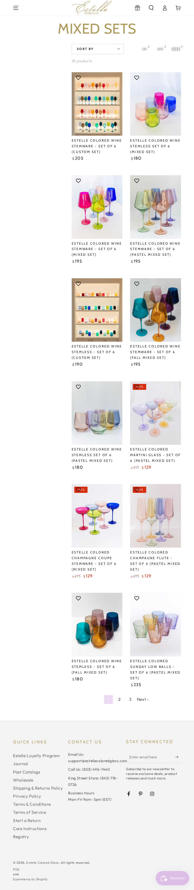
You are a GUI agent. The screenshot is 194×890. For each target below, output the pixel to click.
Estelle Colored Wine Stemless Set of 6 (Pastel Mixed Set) (97, 455)
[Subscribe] (178, 757)
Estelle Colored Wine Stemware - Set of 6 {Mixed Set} (97, 249)
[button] (151, 7)
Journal (20, 763)
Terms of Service (29, 812)
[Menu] (16, 7)
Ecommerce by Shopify (30, 879)
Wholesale (23, 780)
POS (16, 869)
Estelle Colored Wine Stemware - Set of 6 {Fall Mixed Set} (155, 352)
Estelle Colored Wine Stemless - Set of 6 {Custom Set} (97, 352)
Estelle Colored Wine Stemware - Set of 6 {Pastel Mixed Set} (155, 249)
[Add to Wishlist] (79, 78)
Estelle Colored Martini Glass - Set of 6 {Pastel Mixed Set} (155, 455)
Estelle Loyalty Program (36, 755)
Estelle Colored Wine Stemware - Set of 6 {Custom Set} (97, 146)
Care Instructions (29, 828)
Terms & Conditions (32, 804)
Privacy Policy (27, 796)
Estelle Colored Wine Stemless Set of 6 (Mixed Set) (155, 146)
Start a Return (27, 820)
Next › (143, 699)
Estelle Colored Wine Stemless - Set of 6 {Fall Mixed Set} (97, 666)
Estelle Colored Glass (42, 862)
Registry (21, 836)
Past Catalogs (26, 772)
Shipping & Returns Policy (38, 788)
